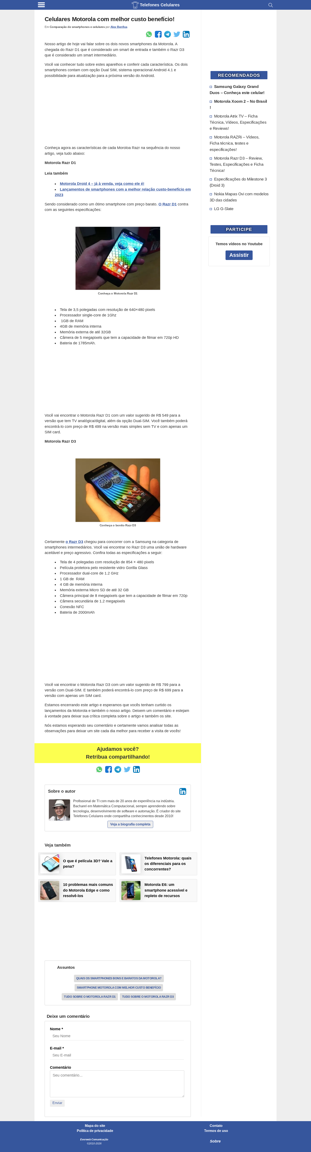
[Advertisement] (118, 111)
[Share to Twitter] (176, 34)
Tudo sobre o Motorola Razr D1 (90, 996)
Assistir (239, 255)
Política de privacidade (95, 1131)
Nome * (56, 1029)
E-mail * (57, 1048)
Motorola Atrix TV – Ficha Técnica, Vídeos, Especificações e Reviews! (238, 122)
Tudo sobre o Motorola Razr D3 (148, 996)
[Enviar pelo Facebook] (158, 34)
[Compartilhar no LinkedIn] (186, 34)
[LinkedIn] (182, 791)
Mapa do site (95, 1125)
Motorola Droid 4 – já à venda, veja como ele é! (102, 184)
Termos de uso (216, 1131)
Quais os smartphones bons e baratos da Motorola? (119, 978)
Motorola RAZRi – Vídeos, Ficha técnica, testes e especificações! (234, 143)
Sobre (215, 1141)
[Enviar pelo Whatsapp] (149, 34)
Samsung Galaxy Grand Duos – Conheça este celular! (237, 89)
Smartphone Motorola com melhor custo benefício (119, 987)
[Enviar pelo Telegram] (167, 34)
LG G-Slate (224, 208)
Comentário (60, 1067)
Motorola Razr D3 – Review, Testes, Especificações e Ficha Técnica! (237, 164)
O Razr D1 (167, 204)
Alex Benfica (118, 27)
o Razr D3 (74, 542)
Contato (216, 1125)
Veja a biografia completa (130, 824)
